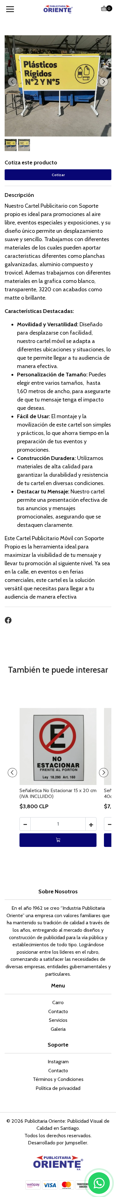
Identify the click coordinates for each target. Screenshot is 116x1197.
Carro (58, 1002)
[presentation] (12, 81)
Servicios (58, 1020)
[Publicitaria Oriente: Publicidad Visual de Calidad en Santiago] (58, 9)
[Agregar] (58, 840)
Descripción (19, 195)
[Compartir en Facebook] (8, 620)
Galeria (58, 1029)
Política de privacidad (58, 1088)
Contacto (58, 1011)
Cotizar (58, 174)
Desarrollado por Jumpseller (57, 1143)
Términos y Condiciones (58, 1079)
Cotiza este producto (31, 162)
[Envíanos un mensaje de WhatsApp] (99, 1183)
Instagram (58, 1062)
